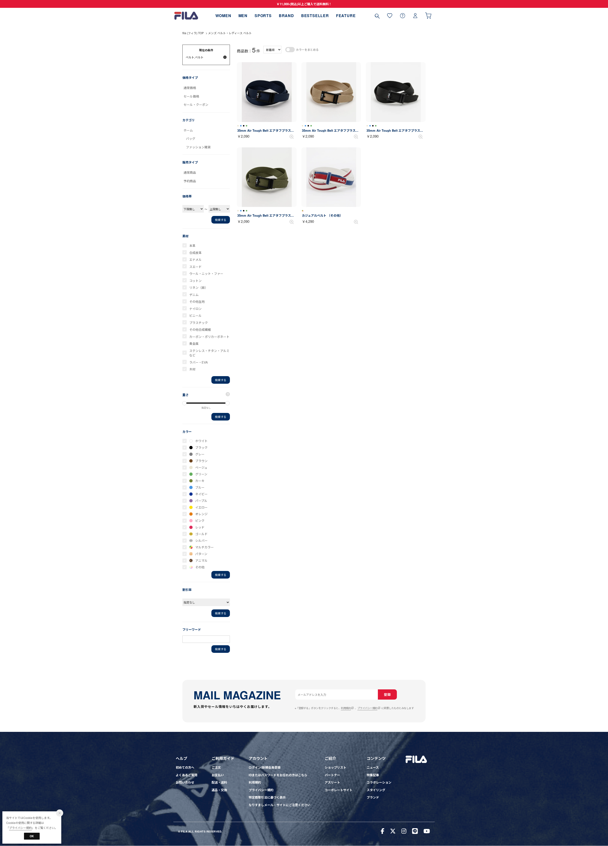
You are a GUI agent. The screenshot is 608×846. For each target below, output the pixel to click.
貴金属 (194, 343)
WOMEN (223, 15)
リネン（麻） (198, 287)
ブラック (201, 447)
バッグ (190, 138)
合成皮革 (195, 252)
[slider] (184, 403)
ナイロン (195, 308)
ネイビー (201, 494)
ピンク (199, 520)
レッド (199, 527)
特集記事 (373, 775)
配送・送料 (219, 782)
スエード (195, 266)
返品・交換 (219, 790)
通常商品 (190, 172)
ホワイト (201, 441)
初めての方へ (185, 767)
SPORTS (263, 15)
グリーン (201, 474)
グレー (199, 454)
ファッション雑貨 (198, 147)
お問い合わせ (185, 782)
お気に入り (389, 15)
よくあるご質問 (186, 775)
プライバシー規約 (367, 708)
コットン (195, 280)
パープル (201, 500)
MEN (242, 15)
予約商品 (190, 181)
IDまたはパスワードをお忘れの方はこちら (278, 775)
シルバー (201, 540)
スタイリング (376, 790)
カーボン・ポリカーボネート (209, 336)
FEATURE (346, 15)
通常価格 (190, 87)
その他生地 (197, 301)
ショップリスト (335, 767)
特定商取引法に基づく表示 (267, 797)
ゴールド (201, 534)
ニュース (373, 767)
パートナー (332, 775)
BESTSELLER (315, 15)
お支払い (218, 775)
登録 (387, 694)
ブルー (199, 487)
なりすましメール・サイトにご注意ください (279, 805)
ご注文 (216, 767)
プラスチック (198, 322)
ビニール (195, 315)
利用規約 (346, 708)
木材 (192, 369)
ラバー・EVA (198, 362)
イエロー (201, 507)
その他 (199, 567)
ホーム (188, 130)
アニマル (201, 560)
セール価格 (191, 96)
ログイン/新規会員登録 (264, 767)
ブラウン (201, 460)
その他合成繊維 (200, 329)
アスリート (332, 782)
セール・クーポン (196, 104)
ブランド (373, 797)
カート (428, 15)
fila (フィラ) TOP (193, 33)
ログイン (415, 15)
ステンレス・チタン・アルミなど (209, 353)
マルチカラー (204, 547)
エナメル (195, 259)
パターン (201, 554)
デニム (194, 294)
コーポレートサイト (338, 790)
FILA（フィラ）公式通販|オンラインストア (186, 15)
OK (32, 836)
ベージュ (201, 467)
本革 (192, 245)
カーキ (199, 480)
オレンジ (201, 514)
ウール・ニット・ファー (206, 273)
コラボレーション (379, 782)
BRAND (286, 15)
